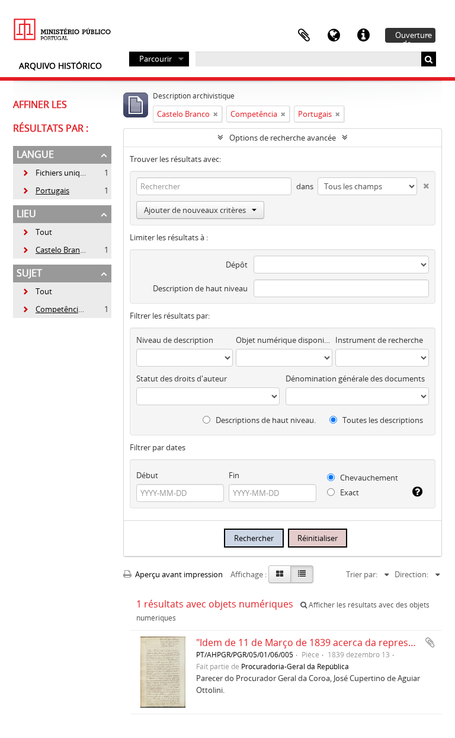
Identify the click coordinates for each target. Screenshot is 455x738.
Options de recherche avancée (282, 137)
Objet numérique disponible (284, 340)
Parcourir (155, 58)
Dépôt (237, 264)
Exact (348, 492)
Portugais (45, 190)
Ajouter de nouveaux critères (195, 210)
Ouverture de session (413, 36)
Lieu (26, 213)
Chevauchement (368, 477)
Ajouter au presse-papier (430, 642)
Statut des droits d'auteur (181, 378)
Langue (333, 35)
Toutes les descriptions (382, 420)
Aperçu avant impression (178, 574)
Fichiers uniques (57, 172)
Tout (44, 232)
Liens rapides (363, 35)
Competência (52, 309)
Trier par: (361, 574)
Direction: (411, 574)
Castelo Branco (55, 249)
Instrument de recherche (379, 340)
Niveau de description (174, 340)
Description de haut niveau (200, 288)
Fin (234, 475)
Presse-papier (304, 35)
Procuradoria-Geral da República (295, 666)
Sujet (29, 272)
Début (147, 475)
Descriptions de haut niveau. (265, 420)
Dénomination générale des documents (355, 378)
